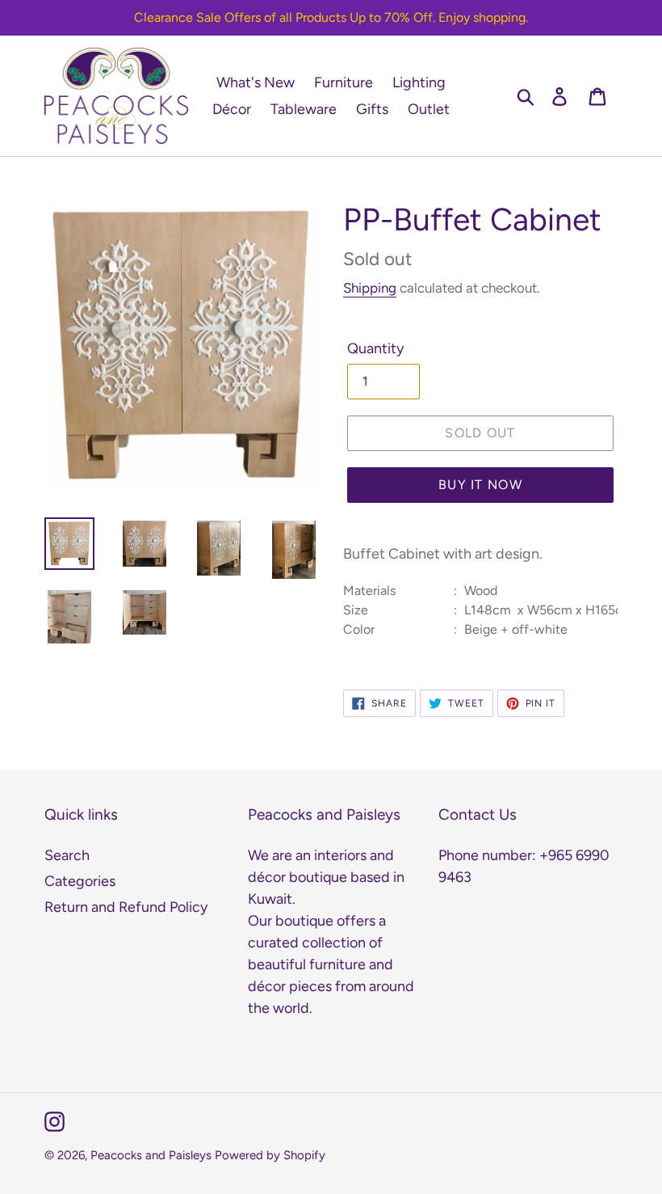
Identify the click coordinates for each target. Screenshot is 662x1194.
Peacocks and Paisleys (151, 1155)
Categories (79, 881)
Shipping (369, 288)
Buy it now (480, 484)
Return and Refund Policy (125, 907)
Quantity (375, 348)
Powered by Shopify (270, 1155)
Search (67, 855)
